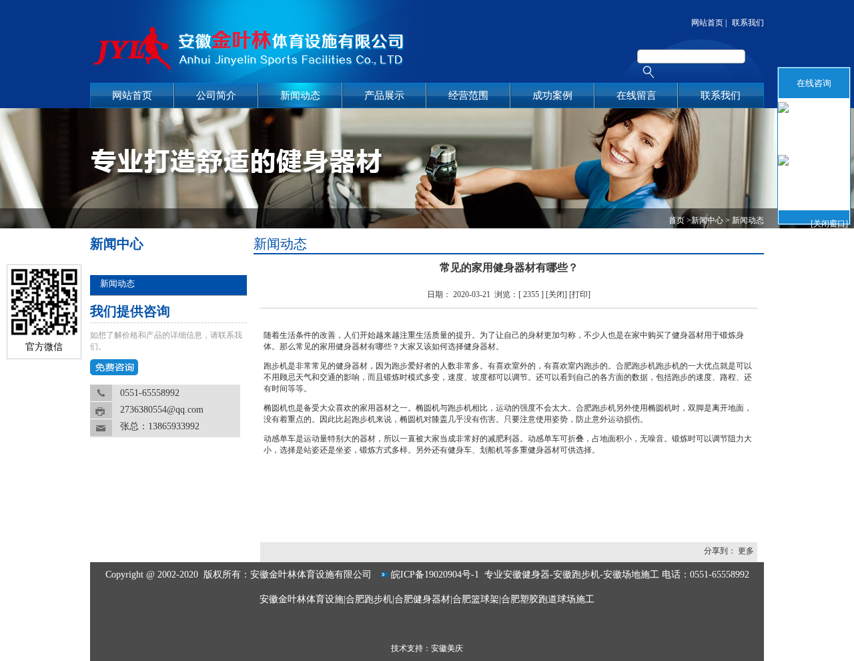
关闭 (556, 294)
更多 (746, 551)
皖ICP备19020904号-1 (436, 575)
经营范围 (468, 95)
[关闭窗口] (829, 221)
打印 (580, 294)
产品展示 (384, 95)
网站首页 (707, 22)
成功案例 (552, 95)
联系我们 (748, 22)
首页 (677, 220)
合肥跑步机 (636, 366)
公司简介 (216, 95)
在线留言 (636, 95)
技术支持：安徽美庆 (427, 648)
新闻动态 (300, 95)
